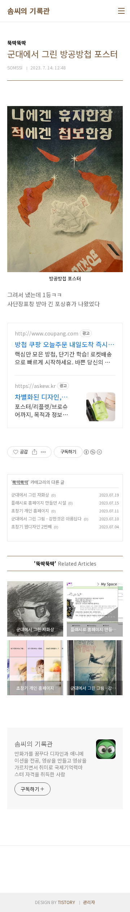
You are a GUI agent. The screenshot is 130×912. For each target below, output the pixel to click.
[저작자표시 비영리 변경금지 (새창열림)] (92, 452)
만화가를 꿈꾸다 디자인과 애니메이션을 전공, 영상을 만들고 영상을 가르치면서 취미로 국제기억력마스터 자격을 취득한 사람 (50, 764)
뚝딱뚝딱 (20, 482)
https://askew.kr (35, 386)
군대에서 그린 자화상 (30, 494)
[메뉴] (121, 11)
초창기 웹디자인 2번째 (31, 526)
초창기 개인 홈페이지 (30, 510)
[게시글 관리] (43, 452)
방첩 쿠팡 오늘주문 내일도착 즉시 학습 (61, 344)
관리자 (89, 902)
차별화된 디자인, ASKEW (38, 396)
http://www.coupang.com (46, 333)
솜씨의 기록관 (28, 10)
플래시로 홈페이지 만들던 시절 (38, 502)
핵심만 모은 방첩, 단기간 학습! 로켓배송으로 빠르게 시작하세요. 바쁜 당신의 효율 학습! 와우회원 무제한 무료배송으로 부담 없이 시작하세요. (63, 358)
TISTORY (66, 902)
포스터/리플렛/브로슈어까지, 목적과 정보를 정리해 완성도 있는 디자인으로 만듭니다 (41, 410)
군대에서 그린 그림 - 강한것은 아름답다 (46, 518)
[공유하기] (34, 452)
